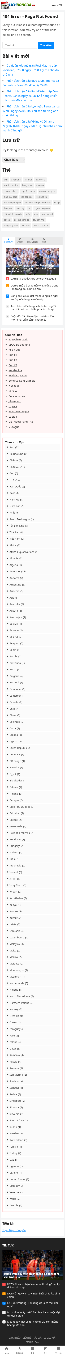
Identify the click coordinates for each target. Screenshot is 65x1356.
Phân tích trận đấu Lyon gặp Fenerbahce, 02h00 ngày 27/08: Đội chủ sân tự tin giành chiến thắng (31, 110)
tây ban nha (38, 219)
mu (29, 208)
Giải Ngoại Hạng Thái (21, 421)
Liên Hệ (27, 1337)
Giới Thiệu (15, 1337)
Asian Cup (14, 349)
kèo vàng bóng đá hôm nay (37, 202)
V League (14, 427)
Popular (8, 242)
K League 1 (15, 385)
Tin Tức (8, 1245)
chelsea (40, 185)
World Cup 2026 (18, 375)
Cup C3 (13, 360)
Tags (44, 242)
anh (5, 179)
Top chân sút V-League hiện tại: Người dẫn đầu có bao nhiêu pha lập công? (33, 307)
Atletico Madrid (11, 185)
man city (20, 208)
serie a (7, 219)
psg (36, 214)
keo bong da (27, 196)
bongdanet (27, 185)
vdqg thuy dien (11, 225)
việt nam (26, 225)
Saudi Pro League (19, 411)
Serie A (13, 391)
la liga (57, 202)
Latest (20, 242)
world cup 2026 (41, 225)
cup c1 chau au (28, 191)
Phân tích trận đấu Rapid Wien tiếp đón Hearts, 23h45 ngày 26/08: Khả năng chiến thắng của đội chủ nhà (30, 95)
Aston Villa (40, 179)
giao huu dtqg (10, 196)
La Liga (13, 416)
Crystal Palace (10, 191)
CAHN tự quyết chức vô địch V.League (33, 278)
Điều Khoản (32, 1342)
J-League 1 (15, 401)
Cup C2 (13, 365)
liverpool (8, 208)
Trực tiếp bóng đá (14, 1230)
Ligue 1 (13, 406)
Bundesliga (15, 370)
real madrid (47, 214)
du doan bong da (47, 191)
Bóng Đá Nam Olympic (22, 380)
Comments (32, 242)
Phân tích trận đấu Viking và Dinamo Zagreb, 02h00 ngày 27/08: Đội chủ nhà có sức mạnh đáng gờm (32, 126)
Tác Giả (37, 1337)
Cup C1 (13, 355)
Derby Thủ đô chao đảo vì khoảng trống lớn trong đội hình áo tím (34, 287)
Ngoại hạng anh (18, 339)
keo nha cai (41, 196)
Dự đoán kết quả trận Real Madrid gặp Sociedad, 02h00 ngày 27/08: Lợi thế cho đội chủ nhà (30, 70)
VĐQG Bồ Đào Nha (19, 344)
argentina (16, 179)
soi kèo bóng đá (21, 219)
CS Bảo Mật (50, 1337)
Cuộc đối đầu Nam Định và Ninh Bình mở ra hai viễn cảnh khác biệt (33, 317)
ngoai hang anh (42, 208)
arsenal (28, 179)
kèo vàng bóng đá (12, 202)
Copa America (17, 396)
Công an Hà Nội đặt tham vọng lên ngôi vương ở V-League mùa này (34, 297)
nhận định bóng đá (13, 214)
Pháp (27, 214)
